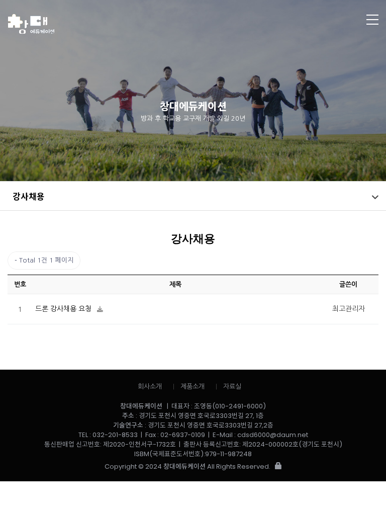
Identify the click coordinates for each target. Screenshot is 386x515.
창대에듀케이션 (154, 24)
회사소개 (150, 386)
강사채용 (29, 196)
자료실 (232, 386)
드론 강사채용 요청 (64, 308)
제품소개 (192, 386)
